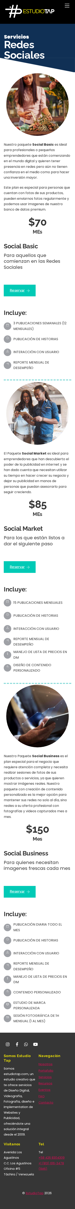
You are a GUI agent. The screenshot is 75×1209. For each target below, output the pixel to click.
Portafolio (46, 1071)
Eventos (44, 1090)
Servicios (45, 1077)
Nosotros (45, 1064)
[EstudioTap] (30, 16)
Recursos (45, 1083)
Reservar (17, 290)
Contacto (46, 1102)
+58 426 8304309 (52, 1158)
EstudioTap (35, 1193)
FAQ (42, 1096)
